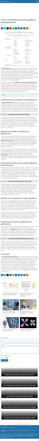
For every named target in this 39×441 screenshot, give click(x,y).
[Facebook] (2, 28)
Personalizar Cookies (19, 430)
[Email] (24, 28)
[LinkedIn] (19, 28)
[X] (7, 28)
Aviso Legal (3, 430)
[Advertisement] (19, 11)
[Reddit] (27, 28)
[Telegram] (21, 28)
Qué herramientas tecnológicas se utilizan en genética (23, 435)
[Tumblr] (16, 28)
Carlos (4, 25)
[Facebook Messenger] (5, 28)
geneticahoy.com (5, 1)
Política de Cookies (27, 430)
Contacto (7, 430)
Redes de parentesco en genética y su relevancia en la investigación (19, 436)
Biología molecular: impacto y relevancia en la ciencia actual (12, 434)
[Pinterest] (10, 28)
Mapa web (12, 430)
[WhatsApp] (13, 28)
